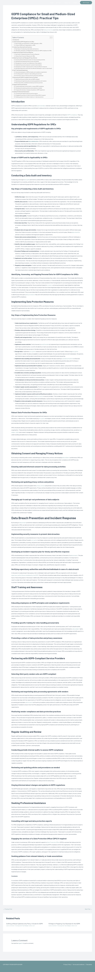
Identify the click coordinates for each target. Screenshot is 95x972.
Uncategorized (18, 925)
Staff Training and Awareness (20, 70)
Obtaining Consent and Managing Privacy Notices (25, 58)
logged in (20, 943)
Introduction (16, 39)
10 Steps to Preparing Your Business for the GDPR (64, 924)
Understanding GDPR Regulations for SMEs (23, 41)
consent (49, 285)
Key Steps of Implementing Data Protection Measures (27, 54)
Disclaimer (89, 964)
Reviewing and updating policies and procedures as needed (29, 88)
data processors (30, 294)
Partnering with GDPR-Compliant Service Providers (25, 77)
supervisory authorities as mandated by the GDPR (24, 575)
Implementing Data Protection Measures (23, 52)
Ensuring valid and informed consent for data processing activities (30, 59)
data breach (39, 396)
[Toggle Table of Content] (50, 37)
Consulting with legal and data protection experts (27, 93)
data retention (76, 232)
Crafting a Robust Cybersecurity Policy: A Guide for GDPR (24, 924)
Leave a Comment (10, 925)
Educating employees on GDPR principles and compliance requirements (31, 72)
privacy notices (40, 485)
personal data (41, 105)
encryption (33, 351)
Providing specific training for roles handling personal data (29, 73)
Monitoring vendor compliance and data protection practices (29, 82)
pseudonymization (68, 358)
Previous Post (7, 909)
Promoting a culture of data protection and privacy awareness (29, 75)
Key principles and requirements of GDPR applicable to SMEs (29, 43)
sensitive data (45, 344)
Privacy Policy (67, 964)
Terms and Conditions (78, 964)
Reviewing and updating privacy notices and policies (27, 61)
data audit (26, 179)
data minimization (33, 141)
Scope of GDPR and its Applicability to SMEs (25, 45)
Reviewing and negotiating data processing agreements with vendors (31, 81)
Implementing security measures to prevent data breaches (29, 65)
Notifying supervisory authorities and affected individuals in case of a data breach (34, 68)
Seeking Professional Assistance (21, 91)
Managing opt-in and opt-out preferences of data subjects (29, 63)
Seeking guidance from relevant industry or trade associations (29, 97)
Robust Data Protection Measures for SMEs (25, 56)
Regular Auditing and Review (20, 84)
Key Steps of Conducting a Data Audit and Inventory (27, 49)
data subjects (66, 457)
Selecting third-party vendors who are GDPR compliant (27, 79)
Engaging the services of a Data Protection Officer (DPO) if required (31, 95)
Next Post (88, 909)
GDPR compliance (72, 115)
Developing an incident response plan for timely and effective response (31, 66)
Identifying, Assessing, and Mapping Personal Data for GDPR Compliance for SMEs (34, 50)
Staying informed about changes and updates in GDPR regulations (30, 89)
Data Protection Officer (53, 842)
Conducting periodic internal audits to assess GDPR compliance (30, 86)
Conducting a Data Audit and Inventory (22, 47)
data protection (48, 30)
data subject (75, 629)
